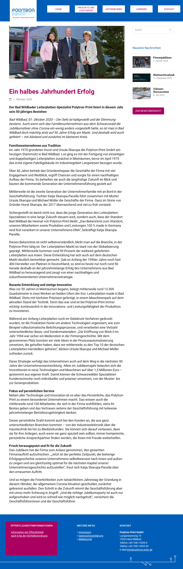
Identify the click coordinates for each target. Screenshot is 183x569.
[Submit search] (170, 30)
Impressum (85, 532)
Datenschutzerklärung (91, 535)
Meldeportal (85, 539)
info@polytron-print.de (139, 549)
